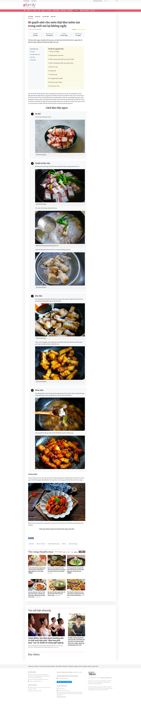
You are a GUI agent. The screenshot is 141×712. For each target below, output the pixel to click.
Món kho (64, 543)
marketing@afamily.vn (63, 678)
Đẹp (39, 10)
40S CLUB (92, 10)
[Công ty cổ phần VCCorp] (92, 674)
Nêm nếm (33, 60)
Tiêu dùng (70, 10)
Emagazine (26, 1)
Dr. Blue (34, 1)
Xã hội (34, 10)
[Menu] (97, 10)
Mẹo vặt (53, 16)
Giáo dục (49, 10)
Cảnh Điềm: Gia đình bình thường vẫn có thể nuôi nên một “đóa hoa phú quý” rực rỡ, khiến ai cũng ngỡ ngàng (46, 640)
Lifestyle (29, 10)
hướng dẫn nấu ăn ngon (53, 543)
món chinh (31, 543)
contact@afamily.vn (37, 681)
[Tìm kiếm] (117, 1)
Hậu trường (56, 10)
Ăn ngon (76, 10)
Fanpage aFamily (98, 0)
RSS (97, 666)
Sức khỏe (63, 10)
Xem (82, 552)
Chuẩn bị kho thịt (35, 54)
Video (94, 666)
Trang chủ (30, 666)
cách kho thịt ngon (35, 95)
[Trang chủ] (24, 10)
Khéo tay (37, 16)
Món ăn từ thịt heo (41, 543)
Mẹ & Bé (43, 10)
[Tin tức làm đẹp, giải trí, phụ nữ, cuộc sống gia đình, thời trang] (29, 6)
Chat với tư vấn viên (65, 682)
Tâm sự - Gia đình (84, 10)
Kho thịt (32, 57)
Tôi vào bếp (45, 16)
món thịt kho (38, 523)
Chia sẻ (31, 538)
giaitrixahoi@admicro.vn (63, 690)
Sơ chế (32, 51)
